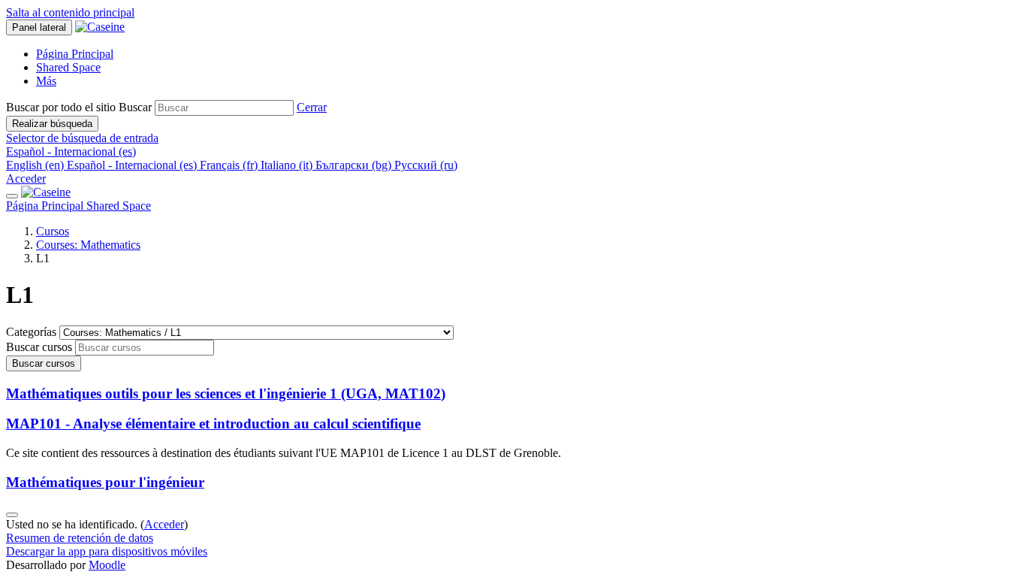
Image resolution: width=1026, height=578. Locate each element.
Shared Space (118, 205)
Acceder (26, 178)
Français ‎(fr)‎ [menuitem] (230, 165)
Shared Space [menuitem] (68, 67)
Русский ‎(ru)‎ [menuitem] (425, 165)
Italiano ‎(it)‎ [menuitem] (288, 165)
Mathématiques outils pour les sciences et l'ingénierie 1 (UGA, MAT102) (225, 393)
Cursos (52, 231)
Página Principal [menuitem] (74, 53)
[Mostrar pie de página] (12, 515)
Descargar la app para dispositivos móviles (106, 551)
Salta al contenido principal (70, 12)
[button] (312, 107)
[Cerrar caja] (12, 196)
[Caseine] (46, 192)
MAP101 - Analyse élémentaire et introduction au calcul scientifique (213, 423)
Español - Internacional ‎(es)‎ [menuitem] (133, 165)
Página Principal (46, 205)
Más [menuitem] (46, 80)
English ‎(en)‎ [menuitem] (36, 165)
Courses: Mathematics (88, 244)
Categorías (32, 331)
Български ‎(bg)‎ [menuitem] (354, 165)
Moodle (107, 564)
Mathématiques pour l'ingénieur (105, 482)
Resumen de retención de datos (79, 537)
